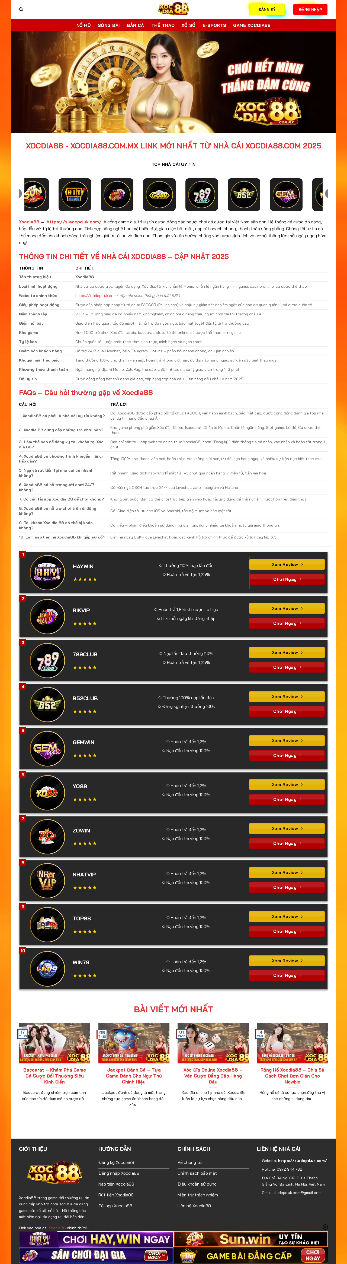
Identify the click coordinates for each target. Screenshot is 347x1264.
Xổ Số (189, 25)
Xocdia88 (29, 219)
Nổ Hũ (83, 25)
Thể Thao (163, 25)
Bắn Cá (135, 25)
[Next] (323, 81)
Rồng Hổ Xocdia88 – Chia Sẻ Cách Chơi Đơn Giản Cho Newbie (292, 1073)
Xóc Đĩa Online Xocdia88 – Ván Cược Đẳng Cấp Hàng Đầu (213, 1073)
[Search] (21, 9)
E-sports (214, 25)
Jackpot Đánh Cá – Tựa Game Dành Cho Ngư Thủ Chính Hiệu (134, 1073)
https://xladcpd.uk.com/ (75, 219)
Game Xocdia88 (252, 25)
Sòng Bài (109, 25)
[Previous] (24, 81)
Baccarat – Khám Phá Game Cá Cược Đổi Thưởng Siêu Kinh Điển (54, 1073)
